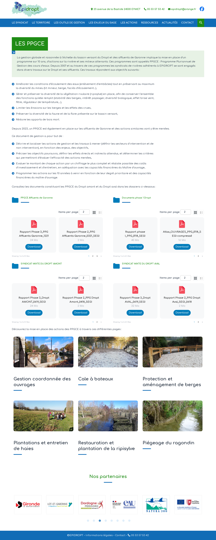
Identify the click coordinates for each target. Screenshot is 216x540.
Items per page (68, 211)
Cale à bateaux (108, 351)
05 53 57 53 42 (140, 535)
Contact (187, 22)
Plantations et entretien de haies (43, 415)
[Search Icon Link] (200, 23)
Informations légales (99, 535)
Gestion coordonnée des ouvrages (43, 351)
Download (34, 246)
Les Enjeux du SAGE (103, 22)
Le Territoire (41, 22)
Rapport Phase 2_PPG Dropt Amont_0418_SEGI (80, 299)
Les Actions (128, 22)
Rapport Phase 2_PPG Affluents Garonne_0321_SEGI (81, 233)
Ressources (149, 22)
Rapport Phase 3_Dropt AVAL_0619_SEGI (135, 299)
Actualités (170, 22)
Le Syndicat (20, 22)
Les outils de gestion (69, 22)
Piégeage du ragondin (172, 415)
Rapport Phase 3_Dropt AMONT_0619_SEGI (34, 299)
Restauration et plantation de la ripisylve (108, 415)
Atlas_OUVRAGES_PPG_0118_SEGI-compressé (182, 233)
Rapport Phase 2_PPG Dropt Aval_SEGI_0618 (182, 299)
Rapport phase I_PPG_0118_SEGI (135, 233)
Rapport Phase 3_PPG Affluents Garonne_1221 (34, 233)
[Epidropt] (29, 9)
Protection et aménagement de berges (172, 351)
